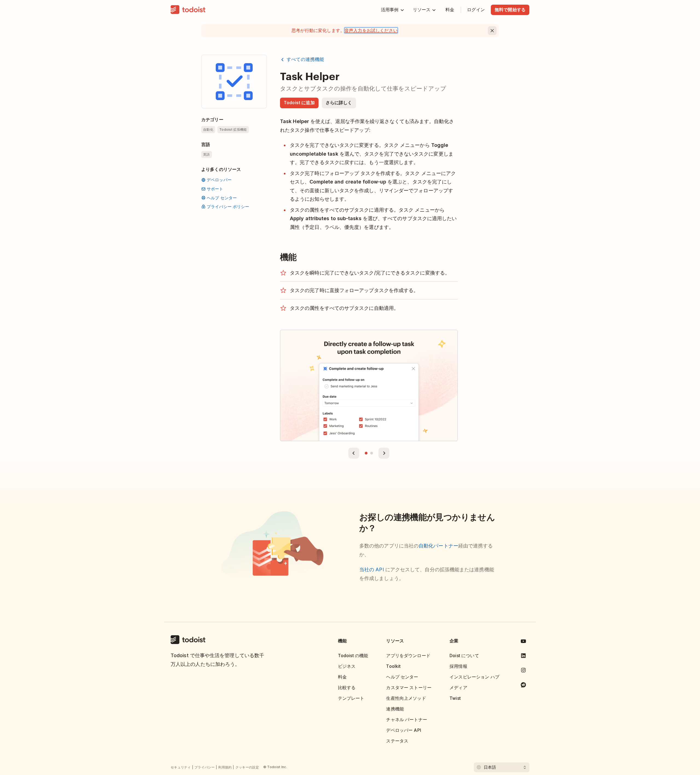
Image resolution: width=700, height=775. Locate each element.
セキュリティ (181, 767)
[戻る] (353, 453)
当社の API (372, 569)
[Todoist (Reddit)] (523, 686)
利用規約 (225, 767)
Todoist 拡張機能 (233, 129)
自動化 (208, 129)
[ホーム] (188, 9)
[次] (383, 453)
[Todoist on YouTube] (523, 642)
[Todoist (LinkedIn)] (523, 657)
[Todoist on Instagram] (523, 671)
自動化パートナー (438, 546)
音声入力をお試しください (371, 30)
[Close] (492, 30)
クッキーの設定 (247, 767)
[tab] (366, 453)
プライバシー (204, 767)
